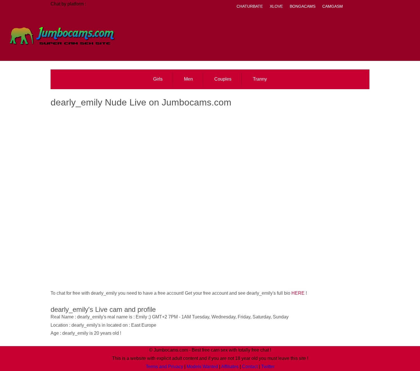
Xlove (276, 6)
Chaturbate (250, 6)
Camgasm (332, 6)
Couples (222, 79)
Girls (158, 79)
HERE (298, 293)
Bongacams (302, 6)
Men (188, 79)
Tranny (260, 79)
